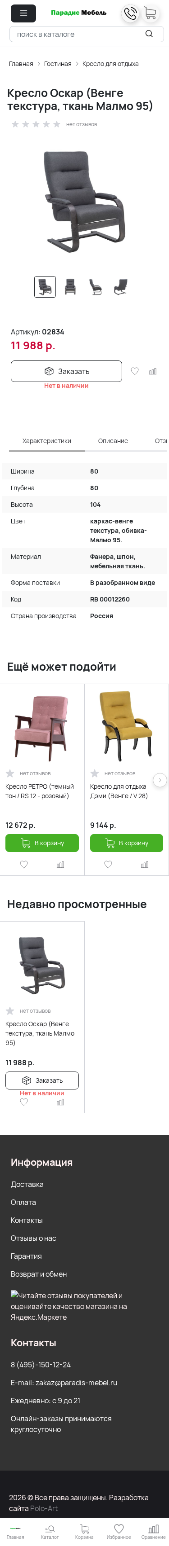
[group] (84, 200)
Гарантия (26, 1256)
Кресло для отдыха (110, 63)
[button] (23, 13)
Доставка (27, 1184)
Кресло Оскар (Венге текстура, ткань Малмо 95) (39, 1033)
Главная (21, 63)
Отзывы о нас (33, 1238)
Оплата (23, 1202)
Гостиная (58, 63)
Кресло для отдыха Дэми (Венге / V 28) (119, 791)
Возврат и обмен (39, 1274)
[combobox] (86, 34)
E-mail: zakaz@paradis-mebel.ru (64, 1383)
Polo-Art (44, 1508)
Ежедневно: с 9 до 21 (45, 1400)
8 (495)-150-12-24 (41, 1365)
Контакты (27, 1220)
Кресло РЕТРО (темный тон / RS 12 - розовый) (39, 791)
